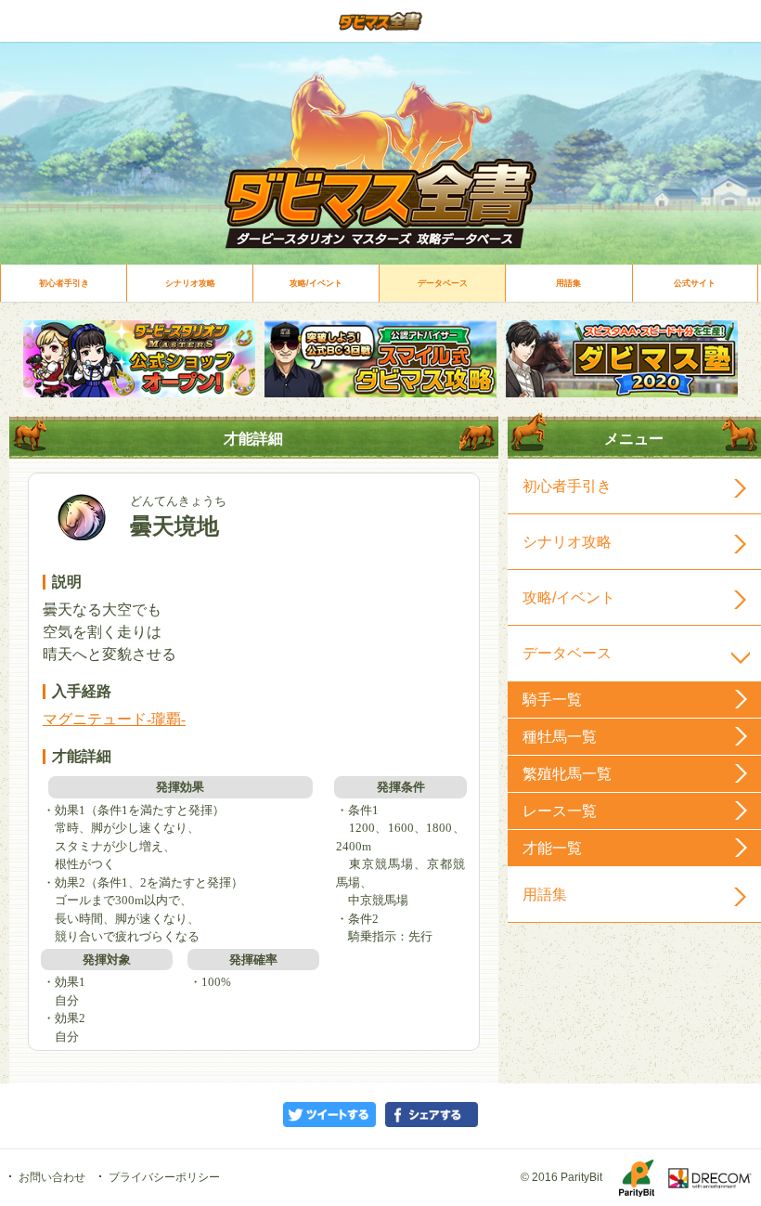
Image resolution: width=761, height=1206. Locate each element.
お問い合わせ (52, 1177)
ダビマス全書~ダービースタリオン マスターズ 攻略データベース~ (380, 21)
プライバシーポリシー (164, 1177)
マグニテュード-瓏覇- (114, 719)
